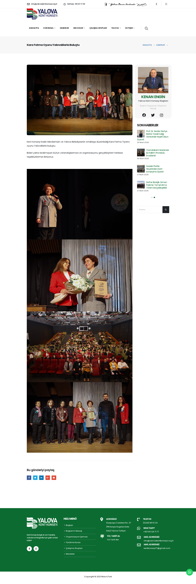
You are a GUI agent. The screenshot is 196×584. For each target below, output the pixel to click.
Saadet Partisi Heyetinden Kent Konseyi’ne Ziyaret (155, 169)
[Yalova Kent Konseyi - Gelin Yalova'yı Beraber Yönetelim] (42, 14)
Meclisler (78, 28)
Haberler (64, 28)
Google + (47, 477)
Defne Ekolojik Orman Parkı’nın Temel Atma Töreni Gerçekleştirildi (156, 185)
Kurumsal (48, 28)
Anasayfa (34, 28)
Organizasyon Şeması (77, 536)
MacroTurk (106, 576)
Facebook (29, 477)
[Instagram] (166, 4)
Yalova (115, 28)
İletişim (129, 28)
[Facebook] (156, 4)
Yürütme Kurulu (73, 542)
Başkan (69, 525)
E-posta (54, 477)
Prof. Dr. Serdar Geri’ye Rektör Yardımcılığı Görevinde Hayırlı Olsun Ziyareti (152, 135)
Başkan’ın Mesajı (74, 531)
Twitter (35, 477)
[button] (152, 197)
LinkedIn (41, 477)
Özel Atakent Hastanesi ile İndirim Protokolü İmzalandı (157, 153)
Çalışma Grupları (98, 28)
